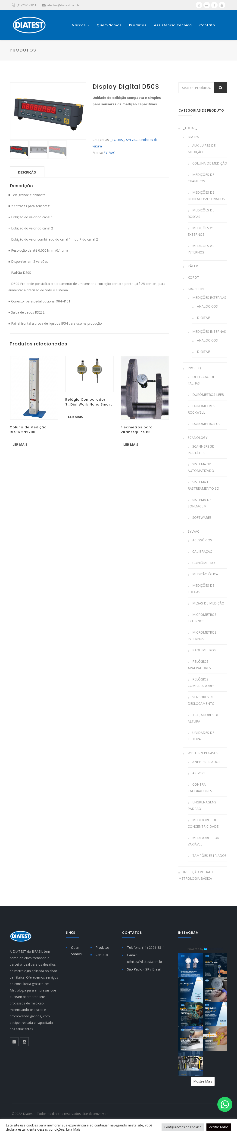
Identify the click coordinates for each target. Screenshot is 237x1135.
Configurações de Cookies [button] (182, 1127)
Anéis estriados (206, 762)
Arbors (198, 773)
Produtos (138, 25)
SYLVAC (132, 139)
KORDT (193, 277)
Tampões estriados (209, 855)
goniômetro (203, 563)
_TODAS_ (117, 139)
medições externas (209, 297)
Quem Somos (109, 25)
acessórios (202, 540)
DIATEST (194, 136)
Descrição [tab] (27, 172)
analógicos (207, 306)
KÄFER (193, 266)
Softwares (202, 517)
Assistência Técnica (173, 25)
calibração (202, 551)
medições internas (209, 331)
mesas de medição (208, 603)
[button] (190, 965)
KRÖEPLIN (196, 289)
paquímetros (204, 650)
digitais (204, 317)
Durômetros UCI (206, 423)
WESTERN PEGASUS (203, 753)
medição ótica (205, 574)
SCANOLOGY (197, 437)
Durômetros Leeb (208, 394)
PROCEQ (194, 368)
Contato (207, 25)
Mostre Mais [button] (202, 1081)
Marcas (79, 25)
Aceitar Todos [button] (218, 1127)
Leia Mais (73, 1129)
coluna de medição (209, 163)
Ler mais (19, 444)
